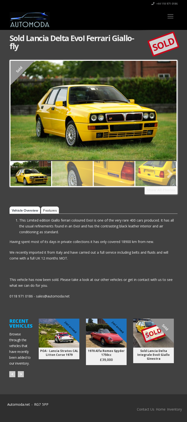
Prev (12, 374)
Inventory (174, 409)
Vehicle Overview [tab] (25, 210)
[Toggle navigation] (170, 16)
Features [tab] (50, 210)
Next (21, 374)
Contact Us (145, 409)
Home (161, 409)
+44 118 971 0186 (167, 3)
